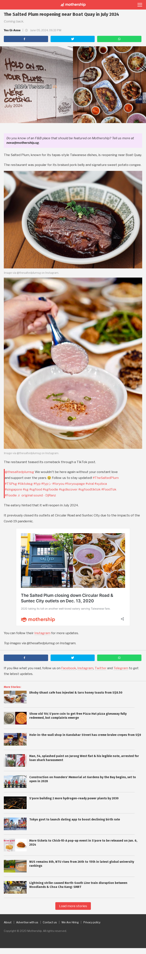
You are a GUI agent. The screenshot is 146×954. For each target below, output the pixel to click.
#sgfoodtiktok (89, 489)
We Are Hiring (70, 922)
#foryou (58, 484)
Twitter (100, 668)
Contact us (50, 922)
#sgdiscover (68, 489)
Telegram (120, 668)
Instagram (42, 633)
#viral (90, 484)
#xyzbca (100, 484)
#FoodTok (108, 489)
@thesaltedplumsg (19, 472)
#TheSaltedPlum (106, 478)
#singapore (13, 489)
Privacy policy (91, 922)
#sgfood (35, 489)
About (8, 922)
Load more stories (73, 906)
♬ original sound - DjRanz (36, 495)
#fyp (36, 484)
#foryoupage (75, 484)
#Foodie (11, 495)
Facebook (68, 668)
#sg (26, 489)
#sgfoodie (50, 489)
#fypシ (46, 484)
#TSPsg (11, 484)
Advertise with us (27, 922)
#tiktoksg (25, 484)
